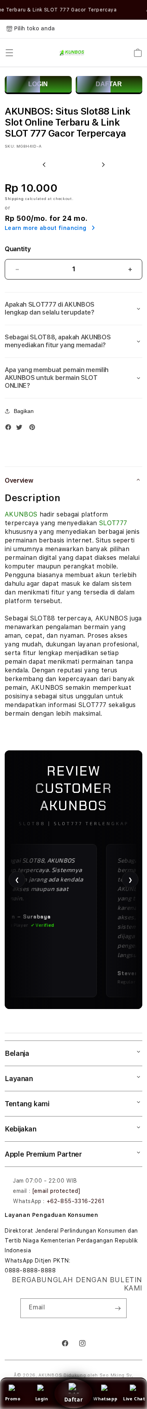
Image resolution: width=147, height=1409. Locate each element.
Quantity (18, 249)
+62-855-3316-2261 (76, 1201)
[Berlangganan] (117, 1308)
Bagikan (24, 411)
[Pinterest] (34, 429)
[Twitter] (21, 429)
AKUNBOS (21, 514)
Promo (13, 1399)
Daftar (73, 1399)
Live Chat (134, 1399)
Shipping (14, 198)
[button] (9, 52)
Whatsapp (105, 1399)
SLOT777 (113, 523)
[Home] (71, 53)
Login (41, 1399)
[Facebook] (10, 429)
